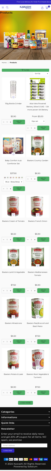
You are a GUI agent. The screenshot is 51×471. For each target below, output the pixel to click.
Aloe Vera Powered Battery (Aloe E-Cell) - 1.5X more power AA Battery (37, 106)
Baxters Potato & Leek (13, 374)
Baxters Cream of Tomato (13, 221)
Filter (26, 70)
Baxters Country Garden (37, 160)
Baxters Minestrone (13, 323)
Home (4, 62)
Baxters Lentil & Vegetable (13, 272)
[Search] (7, 7)
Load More (25, 403)
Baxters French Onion (37, 221)
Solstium (32, 466)
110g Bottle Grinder (13, 103)
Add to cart (19, 122)
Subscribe (7, 450)
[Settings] (42, 8)
